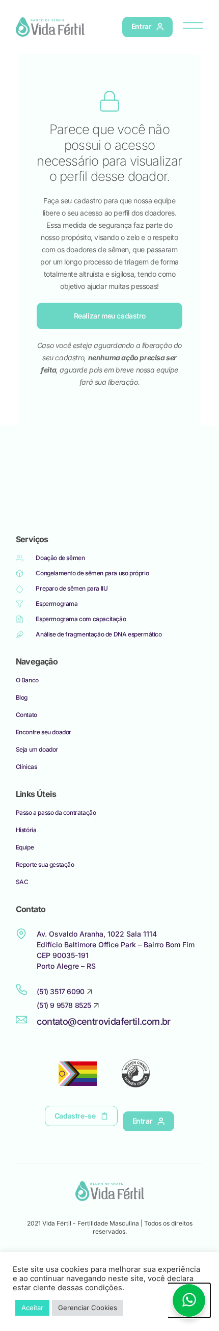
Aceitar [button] (32, 1307)
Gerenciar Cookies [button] (87, 1307)
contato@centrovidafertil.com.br (103, 1021)
